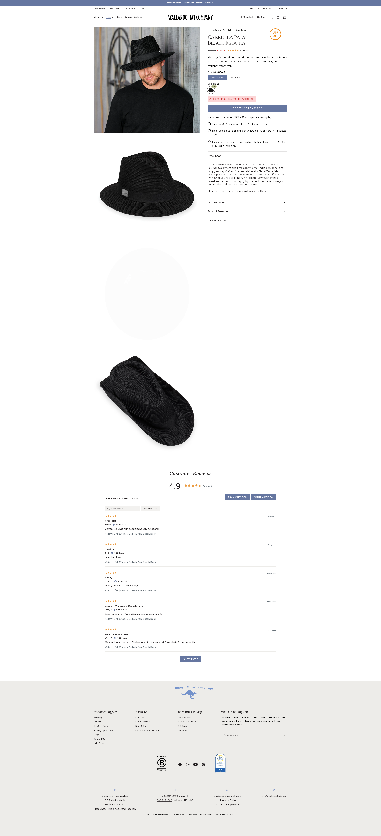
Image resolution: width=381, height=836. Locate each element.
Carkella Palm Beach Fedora (235, 30)
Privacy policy (192, 815)
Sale (142, 8)
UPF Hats (114, 8)
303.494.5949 (170, 795)
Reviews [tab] (113, 498)
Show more (190, 659)
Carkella (217, 30)
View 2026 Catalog (187, 722)
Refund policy (179, 815)
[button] (98, 17)
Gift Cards (182, 726)
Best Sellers (99, 8)
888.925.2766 (164, 800)
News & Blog (141, 726)
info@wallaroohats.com (274, 795)
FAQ (251, 8)
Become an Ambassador (147, 730)
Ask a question (237, 497)
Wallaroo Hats (257, 191)
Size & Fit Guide (101, 726)
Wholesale (182, 730)
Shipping (98, 717)
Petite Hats (129, 8)
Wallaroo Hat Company (161, 815)
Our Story (140, 717)
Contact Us (282, 8)
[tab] (130, 498)
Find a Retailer (264, 8)
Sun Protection (142, 722)
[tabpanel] (190, 585)
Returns (97, 722)
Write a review (263, 497)
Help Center (99, 743)
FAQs (96, 734)
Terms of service (206, 815)
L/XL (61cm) (217, 77)
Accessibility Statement (225, 815)
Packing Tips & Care (103, 730)
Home (210, 30)
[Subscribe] (284, 735)
